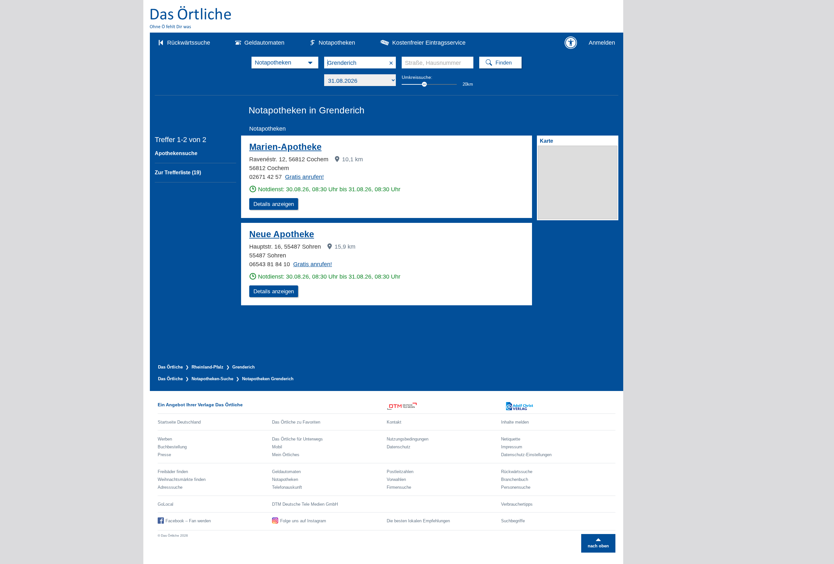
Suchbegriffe (513, 520)
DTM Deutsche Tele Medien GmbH (305, 504)
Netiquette (510, 439)
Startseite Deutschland (179, 422)
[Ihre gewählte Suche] (285, 62)
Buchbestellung (172, 446)
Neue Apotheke (281, 234)
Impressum (511, 446)
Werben (165, 439)
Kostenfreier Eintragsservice (429, 42)
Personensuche (515, 487)
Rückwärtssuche (188, 42)
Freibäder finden (173, 471)
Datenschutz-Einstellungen (526, 454)
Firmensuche (399, 487)
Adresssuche (170, 487)
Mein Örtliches (285, 454)
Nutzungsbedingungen (407, 439)
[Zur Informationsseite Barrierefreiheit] (571, 43)
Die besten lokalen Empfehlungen (418, 520)
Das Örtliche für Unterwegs (297, 439)
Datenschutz (398, 446)
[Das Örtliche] (191, 17)
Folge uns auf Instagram (303, 520)
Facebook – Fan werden (188, 520)
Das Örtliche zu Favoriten (296, 422)
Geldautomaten (264, 42)
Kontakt (394, 422)
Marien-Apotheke (285, 147)
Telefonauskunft (287, 487)
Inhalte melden (515, 422)
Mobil (277, 446)
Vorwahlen (396, 479)
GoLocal (165, 504)
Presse (164, 454)
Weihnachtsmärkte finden (182, 479)
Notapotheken (337, 42)
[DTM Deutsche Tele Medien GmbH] (444, 406)
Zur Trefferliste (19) (178, 172)
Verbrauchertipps (517, 504)
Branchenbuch (514, 479)
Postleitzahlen (400, 471)
